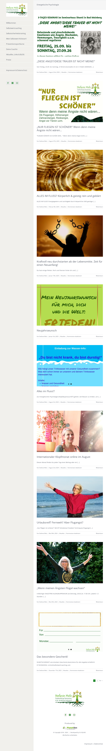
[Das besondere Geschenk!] (70, 631)
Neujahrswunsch (47, 330)
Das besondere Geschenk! (52, 656)
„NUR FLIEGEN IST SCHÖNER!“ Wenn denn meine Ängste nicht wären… (66, 128)
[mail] (74, 715)
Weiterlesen (99, 72)
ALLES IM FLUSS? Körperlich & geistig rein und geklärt (69, 196)
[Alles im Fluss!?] (70, 365)
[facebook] (65, 715)
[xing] (70, 715)
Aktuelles (64, 72)
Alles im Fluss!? (46, 391)
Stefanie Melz (43, 72)
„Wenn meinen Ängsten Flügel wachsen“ (61, 588)
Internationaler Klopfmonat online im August (63, 456)
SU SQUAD (82, 732)
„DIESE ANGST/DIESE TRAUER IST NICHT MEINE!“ (66, 61)
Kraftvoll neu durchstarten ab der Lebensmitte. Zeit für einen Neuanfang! (69, 263)
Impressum (88, 744)
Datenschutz (98, 744)
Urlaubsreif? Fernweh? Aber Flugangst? (60, 522)
